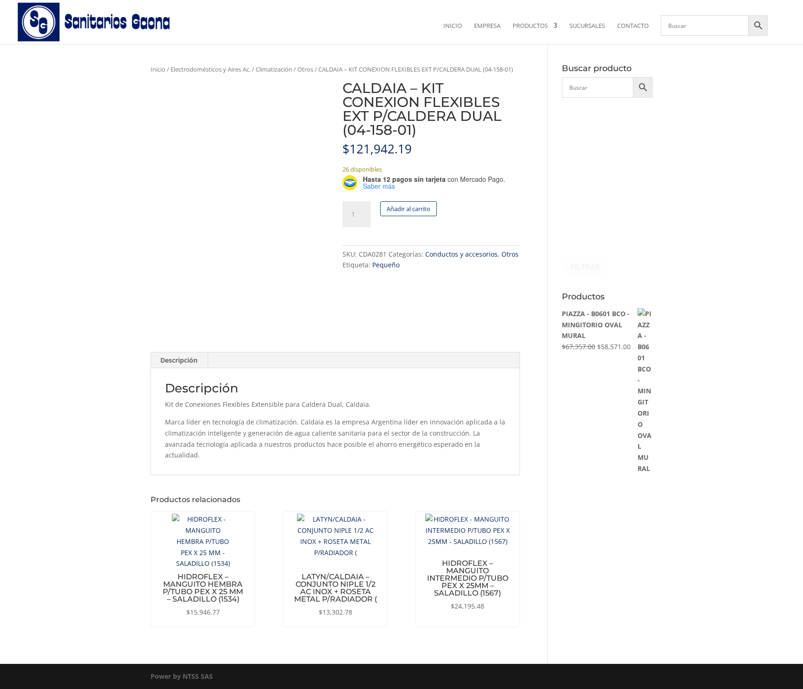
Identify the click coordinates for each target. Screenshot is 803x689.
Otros (305, 69)
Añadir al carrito (408, 209)
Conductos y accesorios (461, 254)
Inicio (452, 26)
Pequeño (386, 264)
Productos (530, 26)
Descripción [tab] (178, 360)
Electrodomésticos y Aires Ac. (210, 69)
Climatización (274, 69)
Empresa (487, 26)
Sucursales (587, 26)
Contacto (633, 26)
